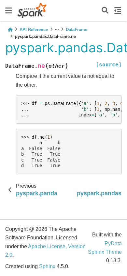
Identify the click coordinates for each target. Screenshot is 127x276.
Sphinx (47, 266)
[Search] (105, 10)
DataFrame (76, 29)
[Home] (10, 29)
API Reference (34, 29)
